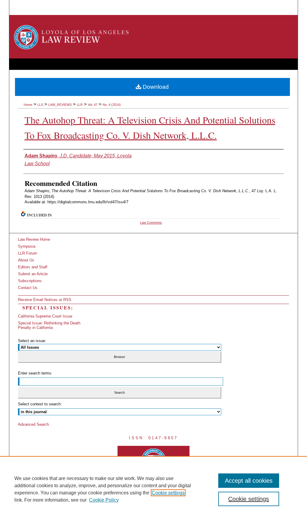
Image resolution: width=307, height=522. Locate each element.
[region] (153, 489)
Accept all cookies (249, 480)
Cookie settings (168, 492)
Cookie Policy (104, 500)
